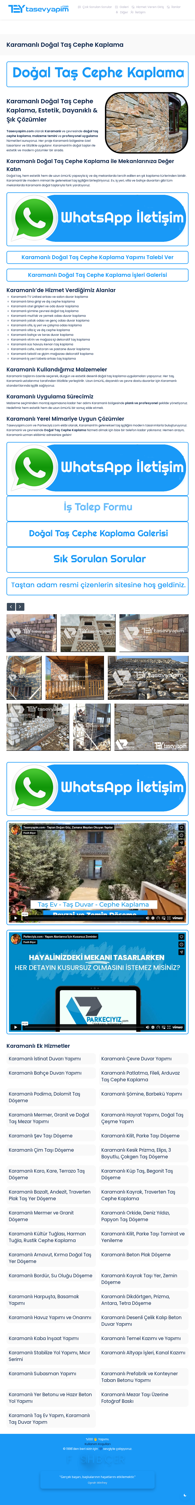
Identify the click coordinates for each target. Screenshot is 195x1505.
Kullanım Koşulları (98, 1444)
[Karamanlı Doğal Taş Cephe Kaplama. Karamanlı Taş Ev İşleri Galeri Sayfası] (97, 534)
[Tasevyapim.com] (38, 10)
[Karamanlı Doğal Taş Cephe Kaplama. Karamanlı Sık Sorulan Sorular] (97, 559)
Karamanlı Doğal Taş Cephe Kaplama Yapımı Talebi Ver (97, 257)
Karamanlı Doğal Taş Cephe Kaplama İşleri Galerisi (97, 275)
